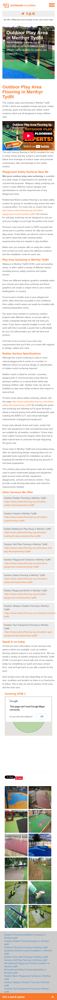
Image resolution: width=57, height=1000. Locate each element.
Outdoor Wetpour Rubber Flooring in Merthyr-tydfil (27, 984)
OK (41, 716)
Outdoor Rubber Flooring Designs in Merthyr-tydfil (27, 942)
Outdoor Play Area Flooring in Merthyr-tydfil (26, 947)
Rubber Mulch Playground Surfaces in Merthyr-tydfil (27, 977)
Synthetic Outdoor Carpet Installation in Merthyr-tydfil (28, 952)
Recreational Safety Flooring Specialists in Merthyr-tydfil (25, 971)
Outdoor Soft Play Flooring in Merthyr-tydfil (25, 960)
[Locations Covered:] (3, 5)
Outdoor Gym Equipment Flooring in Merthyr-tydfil (27, 990)
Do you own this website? (21, 717)
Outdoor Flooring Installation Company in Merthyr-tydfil (24, 936)
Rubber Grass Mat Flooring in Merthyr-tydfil (26, 957)
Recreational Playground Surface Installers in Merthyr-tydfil (26, 965)
